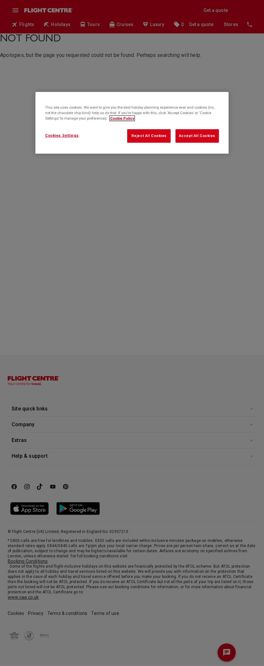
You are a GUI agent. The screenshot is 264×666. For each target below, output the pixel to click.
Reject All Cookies (149, 135)
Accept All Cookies (197, 135)
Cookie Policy (122, 118)
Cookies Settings (62, 135)
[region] (132, 123)
